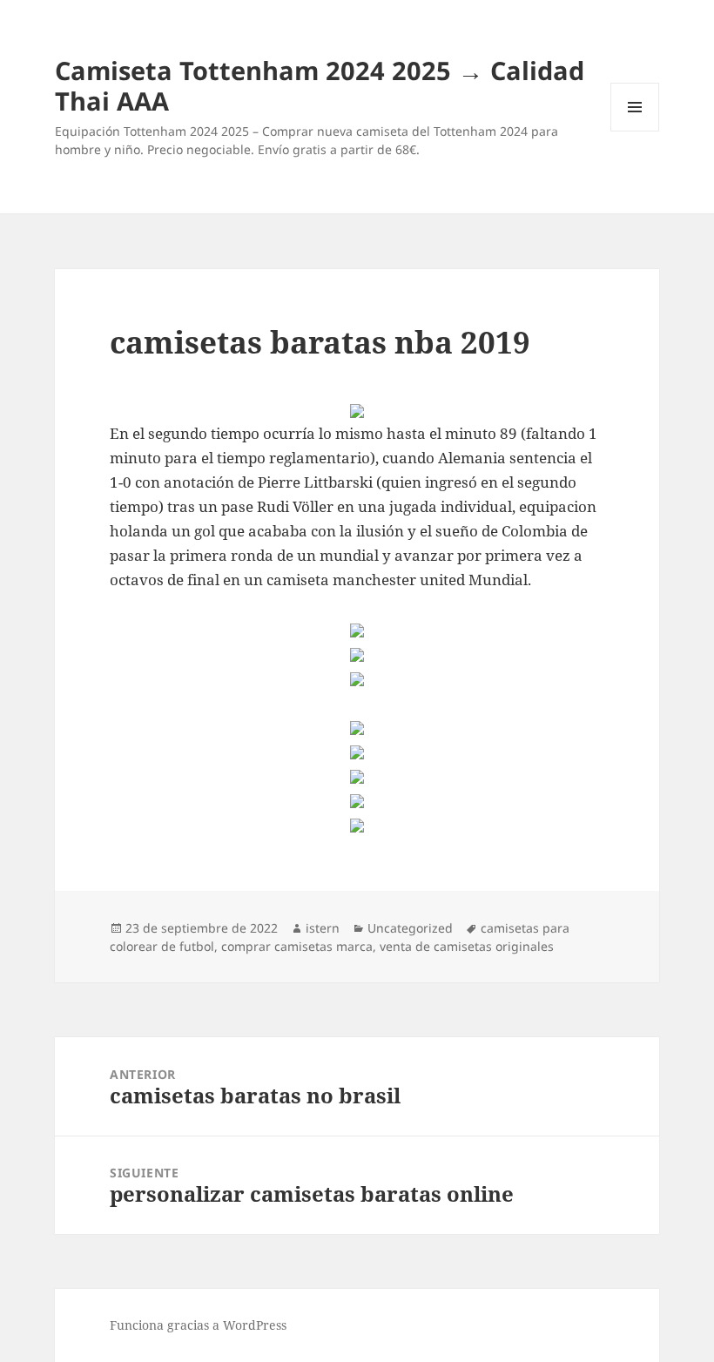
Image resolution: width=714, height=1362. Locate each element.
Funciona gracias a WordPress (198, 1325)
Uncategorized (410, 928)
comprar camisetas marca (297, 946)
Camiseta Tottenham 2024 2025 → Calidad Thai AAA (319, 85)
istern (323, 928)
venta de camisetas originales (467, 946)
